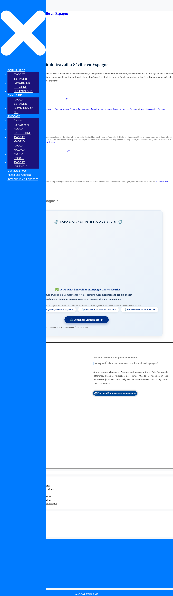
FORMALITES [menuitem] (16, 70)
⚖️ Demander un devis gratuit (86, 319)
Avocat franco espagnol (101, 109)
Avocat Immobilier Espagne (125, 109)
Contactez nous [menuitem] (17, 170)
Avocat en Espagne (53, 109)
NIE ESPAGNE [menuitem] (23, 91)
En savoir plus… (49, 142)
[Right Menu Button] (23, 65)
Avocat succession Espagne (152, 109)
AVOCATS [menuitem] (13, 116)
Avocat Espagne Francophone (76, 109)
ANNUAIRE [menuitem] (14, 95)
